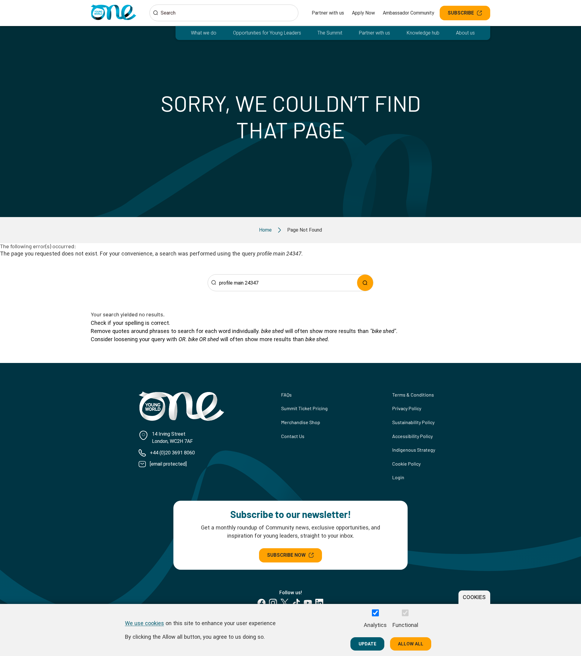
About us (465, 33)
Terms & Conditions (413, 394)
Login (398, 477)
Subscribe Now (286, 555)
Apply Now (363, 13)
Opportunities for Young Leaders (267, 33)
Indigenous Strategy (413, 450)
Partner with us (328, 13)
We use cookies (144, 623)
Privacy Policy (406, 408)
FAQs (286, 394)
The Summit (329, 33)
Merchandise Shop (300, 422)
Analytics (375, 625)
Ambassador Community (408, 13)
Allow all (410, 643)
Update (367, 643)
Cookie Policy (406, 463)
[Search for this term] (365, 283)
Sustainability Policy (413, 422)
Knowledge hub (423, 33)
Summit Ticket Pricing (304, 408)
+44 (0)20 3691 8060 (172, 453)
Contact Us (292, 436)
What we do (203, 33)
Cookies (474, 597)
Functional (405, 625)
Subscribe (461, 13)
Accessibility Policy (412, 436)
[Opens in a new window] (262, 603)
